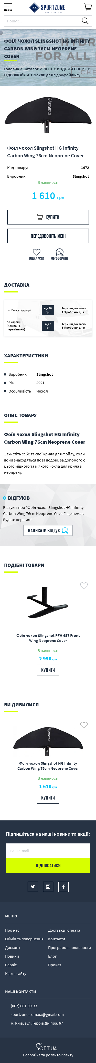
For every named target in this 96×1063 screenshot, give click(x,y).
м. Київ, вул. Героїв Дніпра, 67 (37, 1023)
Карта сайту (15, 973)
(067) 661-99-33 (24, 1005)
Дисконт (12, 947)
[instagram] (48, 887)
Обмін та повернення (24, 938)
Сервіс (11, 964)
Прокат (54, 964)
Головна (11, 68)
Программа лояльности (69, 947)
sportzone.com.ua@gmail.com (37, 1014)
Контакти (56, 938)
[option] (48, 115)
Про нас (12, 930)
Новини (12, 956)
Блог (52, 956)
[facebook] (63, 887)
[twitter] (33, 887)
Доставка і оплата (64, 930)
